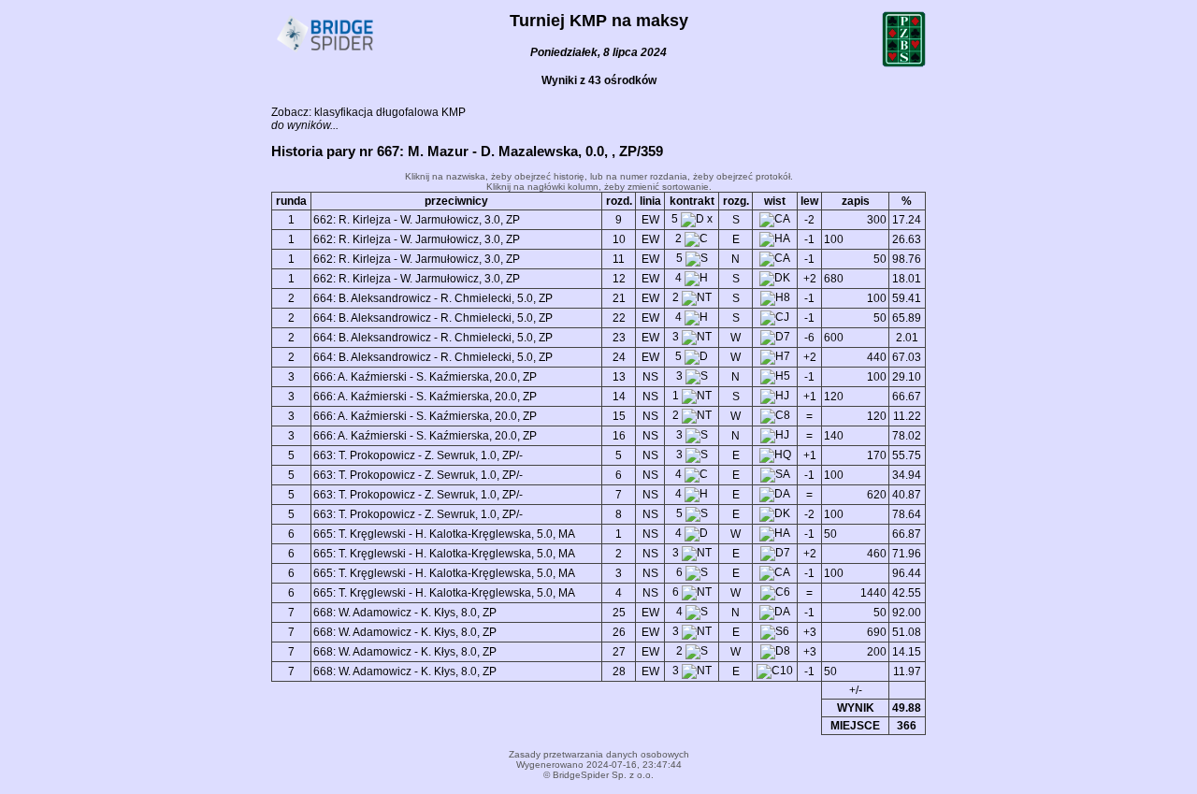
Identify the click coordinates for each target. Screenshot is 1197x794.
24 (619, 357)
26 (619, 632)
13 (619, 376)
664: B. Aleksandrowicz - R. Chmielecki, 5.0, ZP (433, 298)
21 (619, 298)
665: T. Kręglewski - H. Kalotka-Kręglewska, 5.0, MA (444, 534)
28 (619, 671)
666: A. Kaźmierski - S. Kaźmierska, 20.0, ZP (425, 376)
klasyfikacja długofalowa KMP (390, 112)
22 (619, 318)
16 (619, 435)
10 (619, 239)
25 (619, 612)
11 (619, 259)
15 (619, 416)
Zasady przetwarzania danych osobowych (599, 754)
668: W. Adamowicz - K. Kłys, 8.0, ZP (405, 612)
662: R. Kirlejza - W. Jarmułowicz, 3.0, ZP (416, 219)
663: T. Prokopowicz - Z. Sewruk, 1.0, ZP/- (418, 455)
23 (619, 337)
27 (619, 651)
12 (619, 278)
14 (619, 396)
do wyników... (305, 125)
